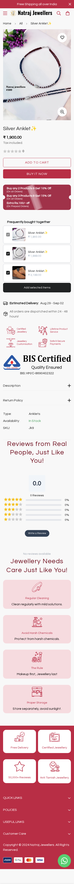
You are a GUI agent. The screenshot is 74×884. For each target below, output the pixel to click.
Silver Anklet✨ (38, 232)
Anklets (34, 413)
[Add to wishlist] (62, 37)
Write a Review (37, 533)
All (21, 23)
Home (7, 23)
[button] (67, 13)
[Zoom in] (62, 111)
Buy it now (37, 174)
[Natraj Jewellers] (31, 13)
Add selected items (37, 287)
